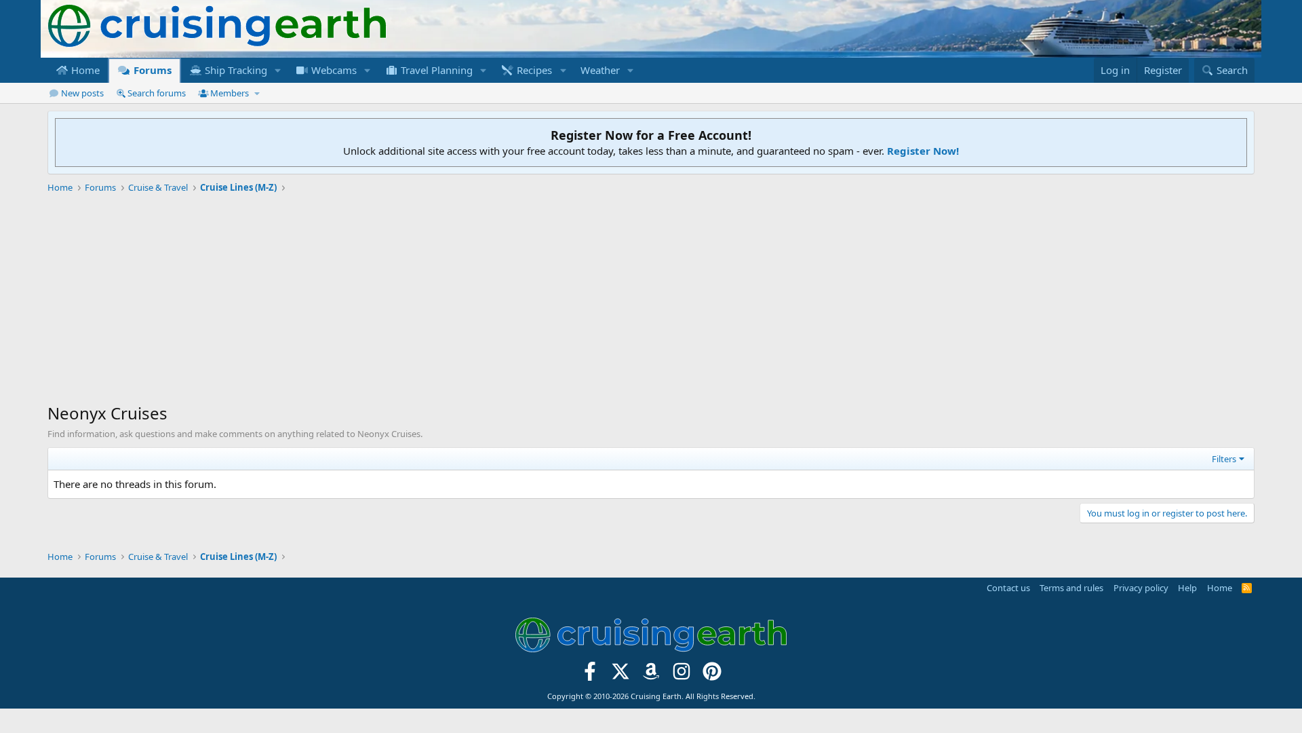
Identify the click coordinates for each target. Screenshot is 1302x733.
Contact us (1008, 588)
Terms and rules (1071, 588)
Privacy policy (1140, 588)
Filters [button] (1224, 459)
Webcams (333, 70)
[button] (278, 70)
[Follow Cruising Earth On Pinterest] (711, 675)
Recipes (533, 70)
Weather (600, 70)
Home (84, 70)
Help (1187, 588)
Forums (151, 70)
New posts (82, 93)
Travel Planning (435, 70)
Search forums (156, 93)
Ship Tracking (234, 70)
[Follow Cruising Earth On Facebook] (590, 675)
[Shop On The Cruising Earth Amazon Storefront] (651, 675)
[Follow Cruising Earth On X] (621, 675)
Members (229, 93)
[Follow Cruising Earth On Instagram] (681, 675)
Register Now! (923, 150)
